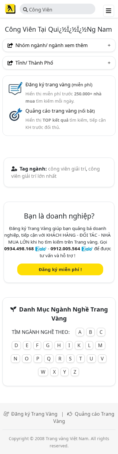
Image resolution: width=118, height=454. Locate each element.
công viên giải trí (67, 168)
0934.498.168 (19, 248)
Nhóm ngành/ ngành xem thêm (51, 45)
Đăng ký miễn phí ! (60, 269)
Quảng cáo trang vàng (60, 110)
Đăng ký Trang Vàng (34, 414)
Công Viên (40, 9)
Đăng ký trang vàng (58, 84)
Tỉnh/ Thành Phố (33, 62)
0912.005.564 (65, 248)
